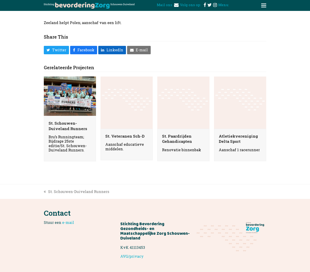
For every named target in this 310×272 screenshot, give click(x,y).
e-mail (68, 222)
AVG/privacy (132, 256)
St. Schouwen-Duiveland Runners (68, 126)
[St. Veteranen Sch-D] (127, 102)
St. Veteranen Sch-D (125, 136)
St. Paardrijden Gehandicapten (177, 139)
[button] (263, 5)
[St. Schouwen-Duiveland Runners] (70, 95)
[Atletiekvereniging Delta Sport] (240, 102)
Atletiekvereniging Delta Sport (238, 139)
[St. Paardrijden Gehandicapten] (183, 102)
